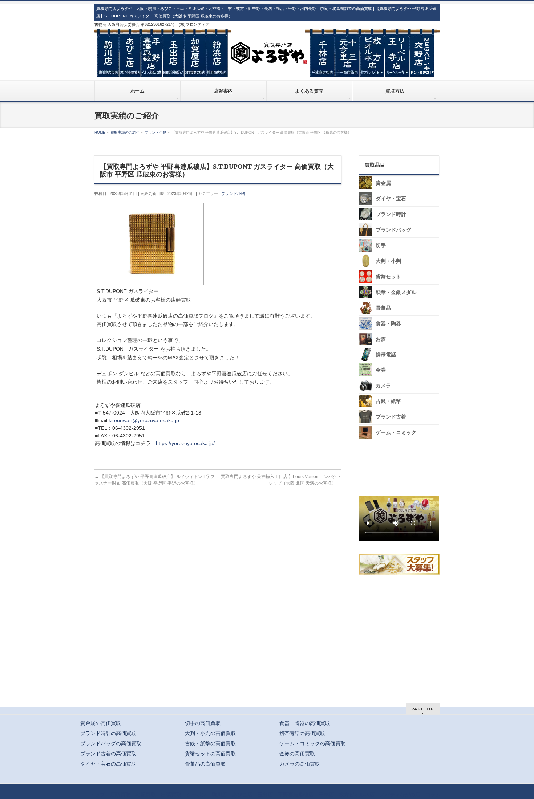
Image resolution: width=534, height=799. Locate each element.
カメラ (383, 385)
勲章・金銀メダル (396, 292)
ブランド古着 (391, 417)
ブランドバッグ (393, 230)
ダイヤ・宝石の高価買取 (108, 764)
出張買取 (171, 795)
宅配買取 (145, 795)
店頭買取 (120, 795)
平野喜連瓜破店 (295, 795)
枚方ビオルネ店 (357, 795)
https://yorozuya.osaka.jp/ (185, 443)
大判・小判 (388, 261)
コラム (433, 795)
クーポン (196, 795)
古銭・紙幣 (388, 401)
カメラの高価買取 (299, 764)
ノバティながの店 (400, 795)
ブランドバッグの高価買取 (110, 743)
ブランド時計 (391, 214)
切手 (381, 245)
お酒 (381, 339)
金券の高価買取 (297, 754)
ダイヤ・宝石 (391, 198)
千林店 (326, 795)
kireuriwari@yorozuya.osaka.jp (144, 420)
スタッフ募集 (401, 564)
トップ (97, 795)
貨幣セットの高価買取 (210, 754)
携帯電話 (386, 355)
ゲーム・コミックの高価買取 (312, 743)
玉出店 (265, 795)
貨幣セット (388, 277)
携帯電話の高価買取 (302, 733)
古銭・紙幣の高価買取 (210, 743)
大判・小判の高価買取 (210, 733)
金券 (381, 370)
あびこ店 (242, 795)
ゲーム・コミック (396, 432)
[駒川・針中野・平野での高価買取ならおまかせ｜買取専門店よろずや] (267, 68)
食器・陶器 (388, 323)
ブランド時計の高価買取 (108, 733)
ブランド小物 (233, 193)
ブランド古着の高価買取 (108, 754)
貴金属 (383, 183)
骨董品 (383, 308)
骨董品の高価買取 (205, 764)
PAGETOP (422, 708)
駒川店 (219, 795)
